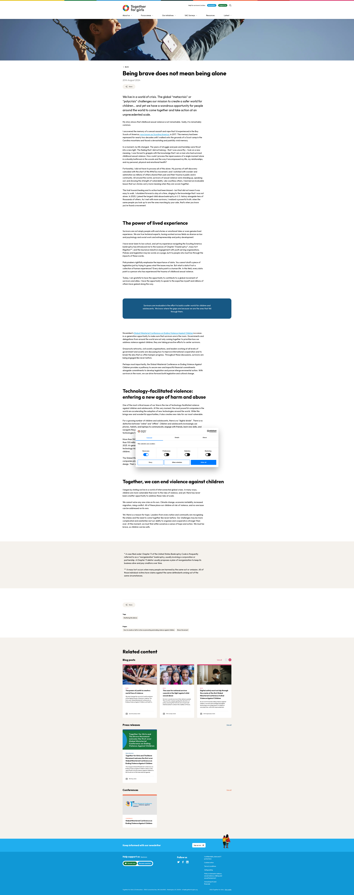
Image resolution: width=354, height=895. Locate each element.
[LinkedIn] (187, 862)
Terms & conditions (210, 866)
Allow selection (177, 462)
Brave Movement (182, 630)
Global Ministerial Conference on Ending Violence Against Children (163, 333)
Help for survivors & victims (196, 5)
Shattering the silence (130, 618)
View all (219, 660)
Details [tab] (177, 437)
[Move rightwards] (229, 659)
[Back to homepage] (134, 8)
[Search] (230, 5)
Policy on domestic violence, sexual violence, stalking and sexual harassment (213, 876)
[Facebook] (182, 862)
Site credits (228, 889)
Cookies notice (209, 862)
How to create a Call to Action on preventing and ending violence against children (149, 630)
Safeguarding (208, 870)
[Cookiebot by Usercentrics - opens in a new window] (208, 431)
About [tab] (205, 437)
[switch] (166, 454)
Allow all (203, 462)
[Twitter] (178, 862)
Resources (210, 15)
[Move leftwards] (226, 659)
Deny (150, 462)
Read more (144, 857)
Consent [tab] (149, 438)
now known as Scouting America (154, 134)
